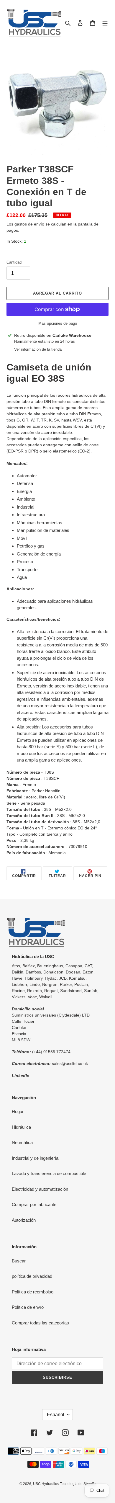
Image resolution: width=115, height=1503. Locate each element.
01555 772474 (56, 1051)
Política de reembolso (32, 1291)
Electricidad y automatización (40, 1189)
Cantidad (14, 262)
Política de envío (28, 1307)
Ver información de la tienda (38, 349)
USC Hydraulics (46, 1484)
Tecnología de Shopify (78, 1484)
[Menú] (105, 23)
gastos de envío (29, 224)
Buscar (19, 1260)
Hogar (18, 1111)
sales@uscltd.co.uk (70, 1063)
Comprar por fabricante (34, 1204)
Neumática (22, 1142)
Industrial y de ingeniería (35, 1158)
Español (55, 1414)
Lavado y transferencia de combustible (49, 1173)
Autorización (24, 1220)
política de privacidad (32, 1276)
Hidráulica (21, 1127)
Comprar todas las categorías (40, 1322)
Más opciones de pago (57, 323)
